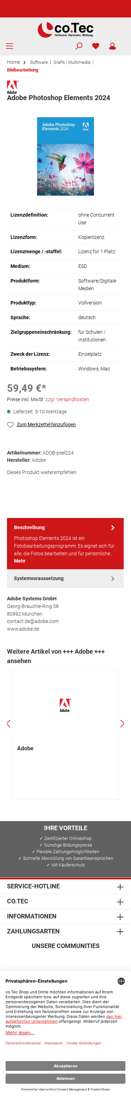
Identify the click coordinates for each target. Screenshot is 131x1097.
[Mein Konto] (112, 46)
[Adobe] (13, 87)
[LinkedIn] (99, 960)
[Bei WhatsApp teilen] (59, 484)
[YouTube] (82, 960)
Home (13, 62)
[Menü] (9, 46)
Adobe (25, 748)
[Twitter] (65, 960)
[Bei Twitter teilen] (29, 484)
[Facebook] (32, 960)
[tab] (65, 543)
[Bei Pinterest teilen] (44, 484)
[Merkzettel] (95, 46)
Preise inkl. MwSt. (48, 400)
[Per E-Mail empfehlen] (75, 484)
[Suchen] (79, 46)
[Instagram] (49, 960)
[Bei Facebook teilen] (13, 484)
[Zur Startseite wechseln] (65, 29)
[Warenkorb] (125, 43)
